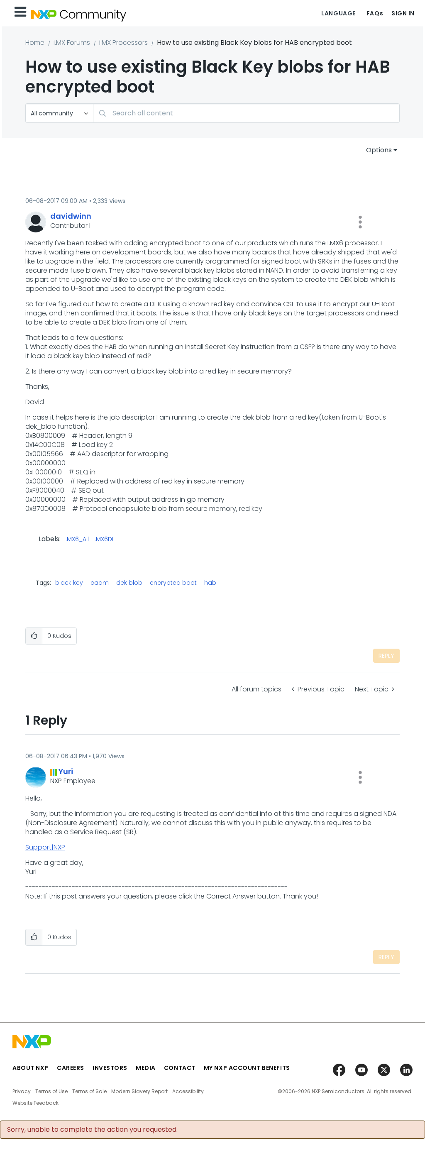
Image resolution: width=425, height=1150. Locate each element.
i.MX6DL (104, 539)
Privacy (21, 1091)
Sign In (403, 13)
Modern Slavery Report (139, 1091)
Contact (179, 1068)
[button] (360, 222)
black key (69, 583)
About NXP (30, 1068)
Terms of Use (51, 1091)
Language (338, 13)
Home (34, 42)
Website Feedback (35, 1103)
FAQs (374, 13)
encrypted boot (173, 583)
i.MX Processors (123, 42)
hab (210, 583)
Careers (70, 1068)
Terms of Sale (89, 1091)
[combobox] (246, 113)
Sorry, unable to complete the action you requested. (92, 1129)
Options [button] (379, 150)
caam (99, 583)
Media (146, 1068)
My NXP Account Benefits (247, 1068)
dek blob (129, 583)
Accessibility (188, 1091)
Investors (110, 1068)
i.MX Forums (72, 42)
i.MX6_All (76, 539)
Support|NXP (45, 847)
